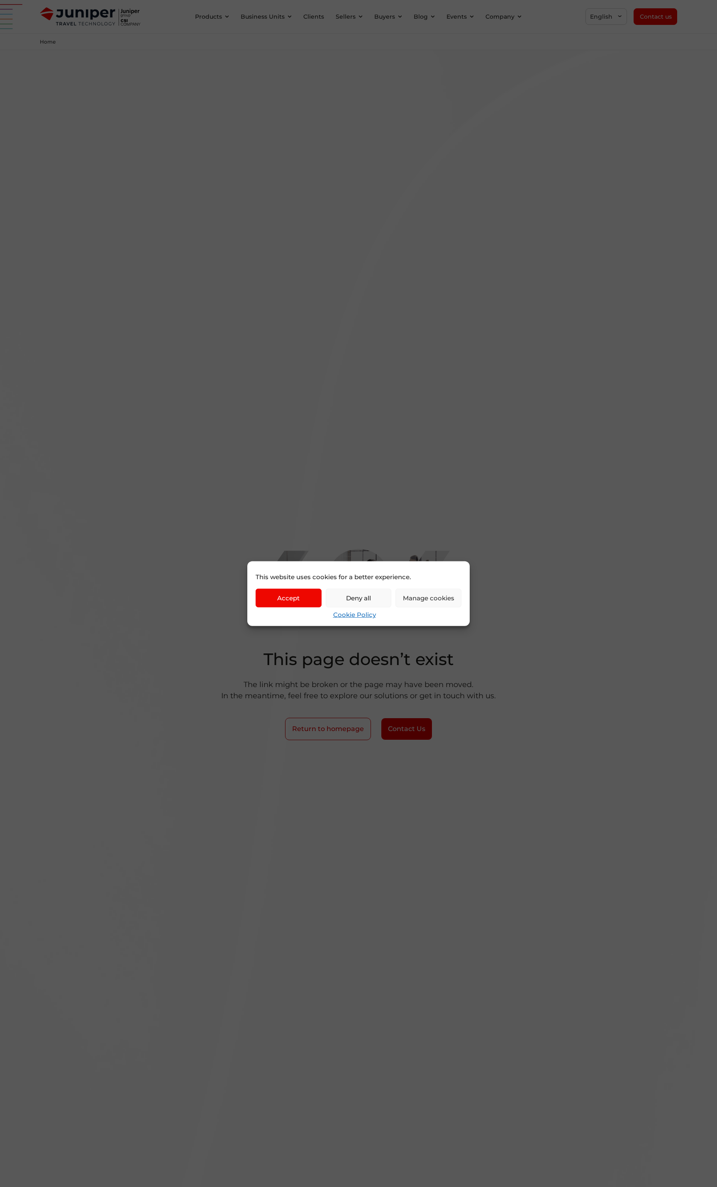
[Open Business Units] (290, 16)
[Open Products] (227, 16)
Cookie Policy (354, 615)
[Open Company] (519, 16)
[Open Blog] (433, 16)
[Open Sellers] (360, 16)
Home (48, 42)
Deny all (358, 598)
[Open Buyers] (400, 16)
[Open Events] (472, 16)
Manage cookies (428, 598)
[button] (606, 16)
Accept (288, 598)
